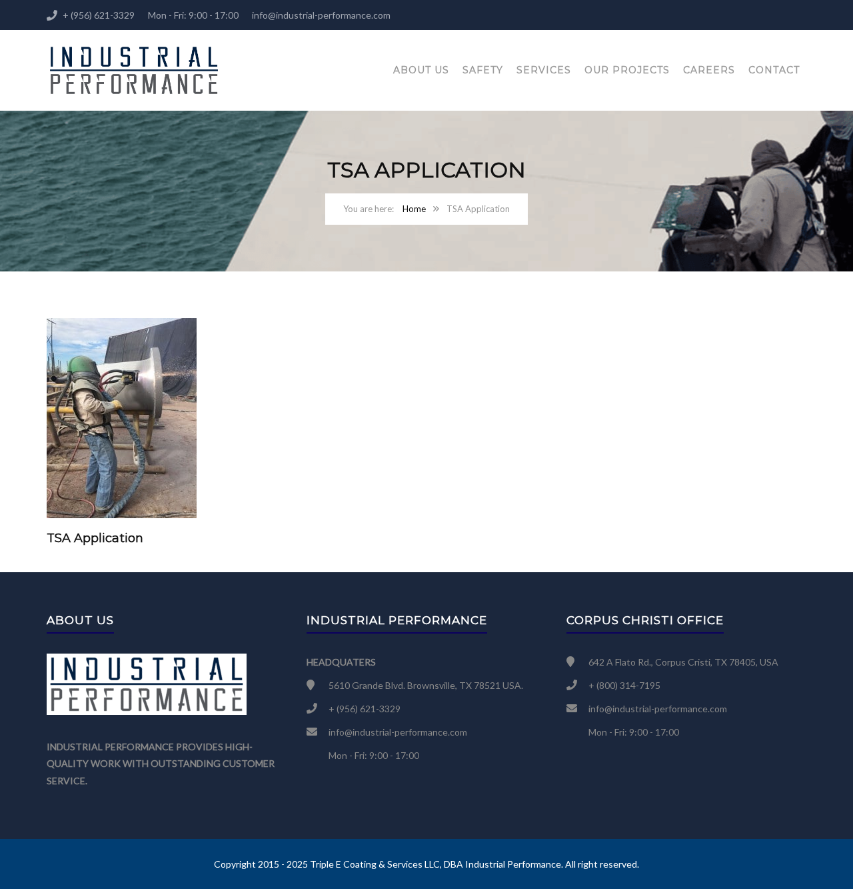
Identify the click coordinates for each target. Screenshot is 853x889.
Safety (482, 70)
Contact (774, 70)
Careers (709, 70)
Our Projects (627, 70)
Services (543, 70)
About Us (421, 70)
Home (414, 208)
